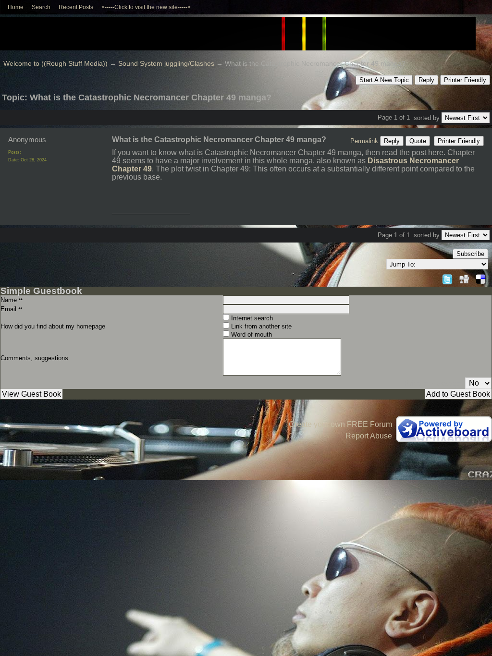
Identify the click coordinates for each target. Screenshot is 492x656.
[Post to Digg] (464, 277)
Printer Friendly (465, 80)
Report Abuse (368, 436)
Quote (417, 141)
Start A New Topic (384, 80)
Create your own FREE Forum (340, 424)
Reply (426, 80)
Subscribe (470, 253)
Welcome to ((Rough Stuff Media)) (55, 63)
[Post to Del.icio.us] (480, 277)
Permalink (364, 141)
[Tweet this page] (447, 277)
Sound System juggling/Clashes (166, 63)
